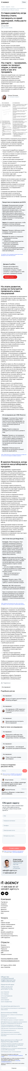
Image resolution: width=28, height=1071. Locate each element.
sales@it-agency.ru (10, 870)
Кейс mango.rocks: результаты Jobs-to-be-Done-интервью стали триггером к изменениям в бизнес (13, 604)
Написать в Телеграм (16, 867)
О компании (4, 906)
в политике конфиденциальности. (10, 1061)
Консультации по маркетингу (9, 935)
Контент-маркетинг (6, 926)
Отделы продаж (5, 922)
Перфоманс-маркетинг (7, 928)
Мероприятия (5, 911)
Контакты (3, 907)
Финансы (3, 945)
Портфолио (4, 902)
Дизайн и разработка (7, 932)
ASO (2, 930)
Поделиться (6, 683)
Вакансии (3, 909)
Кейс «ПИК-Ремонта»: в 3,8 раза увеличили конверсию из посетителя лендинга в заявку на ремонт (13, 455)
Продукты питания (6, 954)
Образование (5, 950)
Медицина (4, 949)
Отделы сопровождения (8, 924)
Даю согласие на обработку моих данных (12, 774)
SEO (2, 921)
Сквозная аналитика (7, 934)
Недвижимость (5, 947)
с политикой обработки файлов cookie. (12, 1056)
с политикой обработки (15, 775)
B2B (2, 952)
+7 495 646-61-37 (9, 873)
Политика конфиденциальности (10, 961)
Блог (2, 913)
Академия (4, 904)
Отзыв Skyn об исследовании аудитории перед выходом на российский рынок (12, 255)
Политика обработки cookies (9, 958)
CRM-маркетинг (5, 937)
